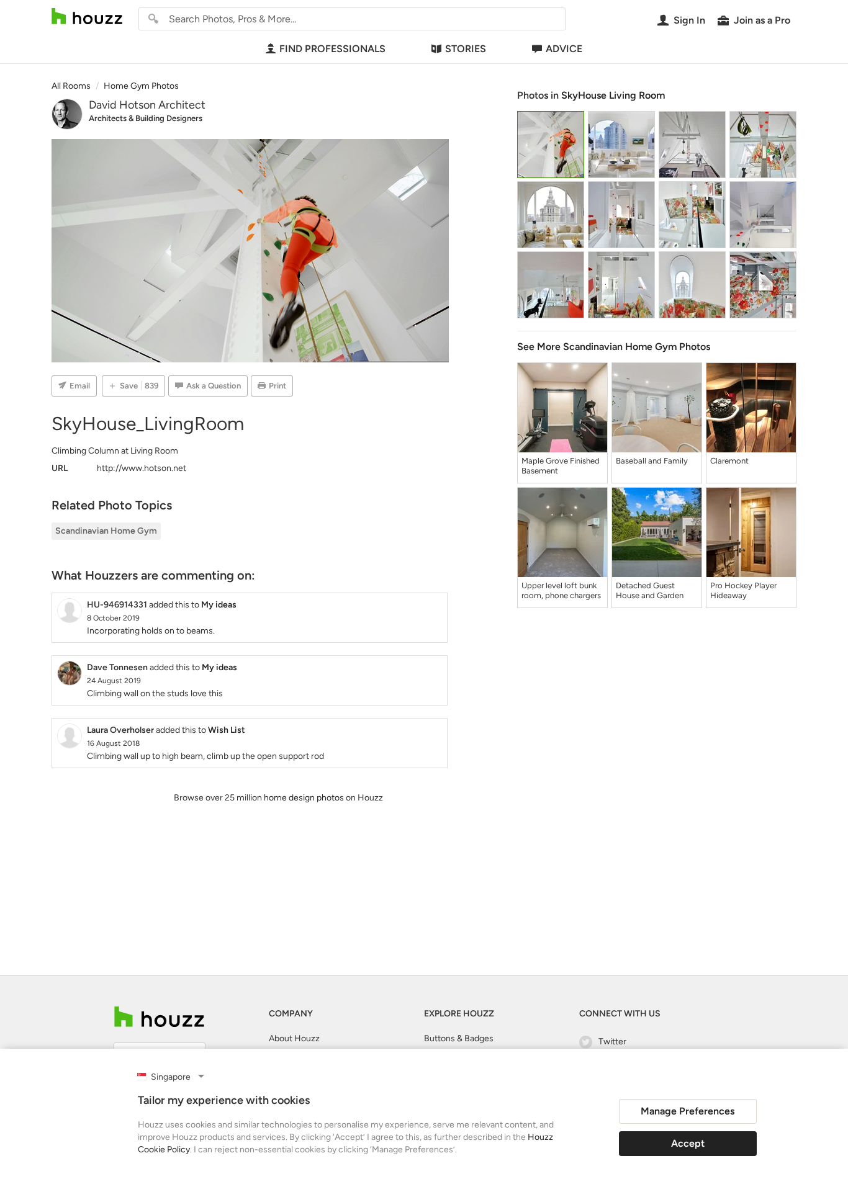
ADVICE (564, 49)
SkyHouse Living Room (613, 95)
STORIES (465, 49)
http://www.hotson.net (141, 468)
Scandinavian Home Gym (106, 531)
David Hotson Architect (147, 105)
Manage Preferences (687, 1111)
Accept (688, 1143)
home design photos (304, 797)
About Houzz (294, 1038)
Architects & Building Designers (145, 118)
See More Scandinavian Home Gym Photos (613, 346)
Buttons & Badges (459, 1038)
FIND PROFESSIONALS (332, 49)
